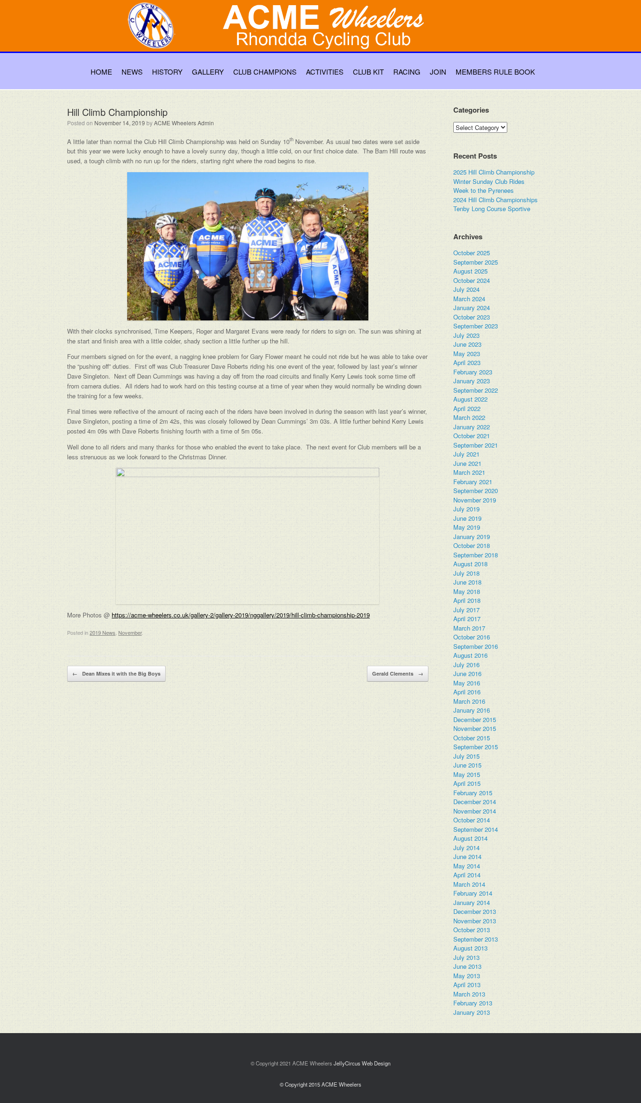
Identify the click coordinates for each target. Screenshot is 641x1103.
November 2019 (474, 499)
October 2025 (471, 252)
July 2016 (466, 664)
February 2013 (472, 1002)
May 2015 (466, 774)
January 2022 (471, 426)
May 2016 (466, 682)
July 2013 (466, 957)
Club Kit (368, 71)
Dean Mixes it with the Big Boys (116, 673)
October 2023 (471, 316)
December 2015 (474, 719)
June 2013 (467, 966)
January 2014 (471, 902)
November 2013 (474, 920)
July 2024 (466, 289)
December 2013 (474, 911)
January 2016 (471, 710)
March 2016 (469, 701)
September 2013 (475, 939)
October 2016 (471, 636)
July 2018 (466, 573)
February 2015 (472, 792)
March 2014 (469, 884)
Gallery (208, 71)
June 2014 (467, 856)
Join (438, 71)
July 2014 (466, 847)
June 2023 (467, 344)
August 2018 (470, 563)
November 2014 (474, 810)
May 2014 (466, 865)
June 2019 (467, 518)
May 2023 (466, 353)
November (130, 632)
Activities (324, 71)
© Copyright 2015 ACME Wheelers (320, 1084)
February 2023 (472, 371)
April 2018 (467, 600)
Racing (406, 71)
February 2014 (472, 893)
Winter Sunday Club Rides (489, 181)
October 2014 (471, 819)
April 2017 (467, 618)
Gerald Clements (397, 673)
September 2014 (475, 829)
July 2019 (466, 508)
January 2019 (471, 536)
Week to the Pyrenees (483, 190)
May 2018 (466, 591)
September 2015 (475, 746)
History (167, 71)
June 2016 (467, 673)
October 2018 (471, 545)
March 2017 (469, 628)
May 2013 (466, 975)
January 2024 (471, 307)
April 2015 (467, 783)
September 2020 (475, 490)
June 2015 (467, 765)
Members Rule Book (495, 71)
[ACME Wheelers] (325, 36)
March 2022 (469, 417)
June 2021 (467, 463)
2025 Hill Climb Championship (493, 171)
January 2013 (471, 1012)
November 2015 (474, 728)
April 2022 (467, 408)
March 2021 (469, 472)
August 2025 (470, 270)
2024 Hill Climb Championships (495, 199)
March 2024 (469, 298)
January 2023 (471, 380)
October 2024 (471, 280)
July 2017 (466, 609)
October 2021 (471, 435)
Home (101, 71)
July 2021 (466, 453)
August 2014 (470, 838)
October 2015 (471, 737)
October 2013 (471, 929)
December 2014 (474, 801)
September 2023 (475, 325)
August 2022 (470, 399)
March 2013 (469, 993)
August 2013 (470, 947)
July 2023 (466, 335)
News (132, 71)
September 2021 (475, 445)
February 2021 (472, 481)
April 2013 (467, 984)
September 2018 (475, 554)
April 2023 (467, 362)
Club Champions (265, 71)
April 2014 (467, 874)
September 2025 (475, 262)
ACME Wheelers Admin (184, 123)
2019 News (102, 632)
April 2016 (467, 691)
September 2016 (475, 646)
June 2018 (467, 582)
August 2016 (470, 655)
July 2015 (466, 756)
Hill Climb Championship (117, 112)
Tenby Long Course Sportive (491, 208)
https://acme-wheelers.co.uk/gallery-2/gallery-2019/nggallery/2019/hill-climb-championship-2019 (241, 614)
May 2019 (466, 527)
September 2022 (475, 390)
